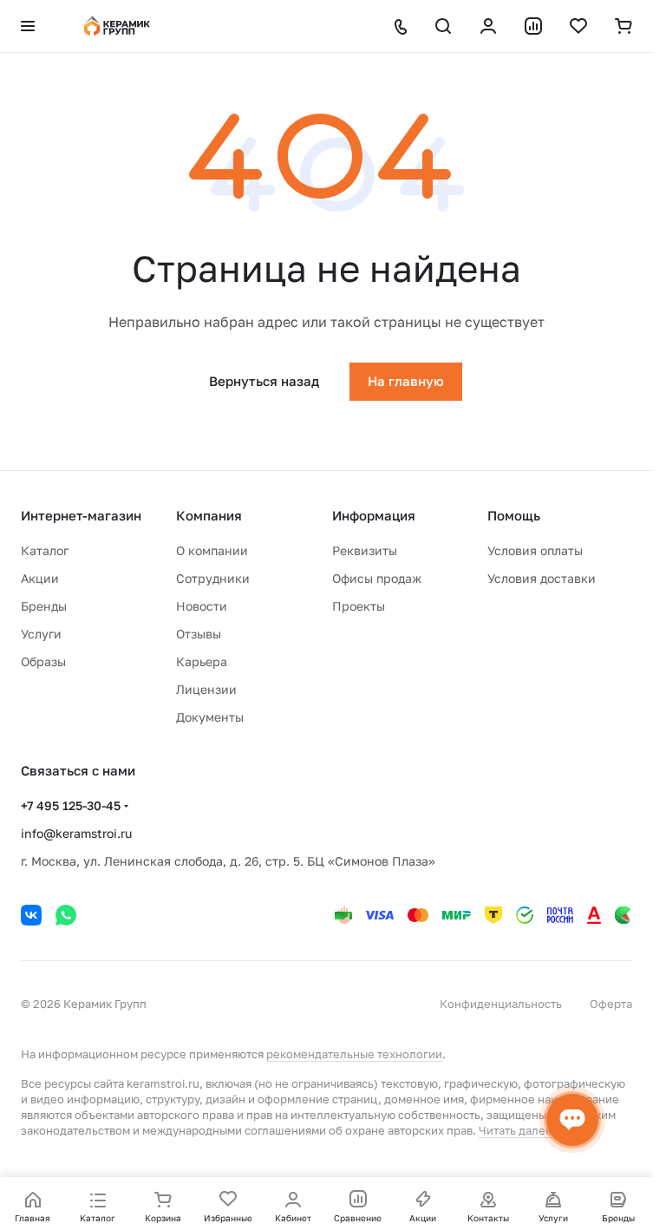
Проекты (358, 606)
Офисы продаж (376, 578)
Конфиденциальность (501, 1004)
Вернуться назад (264, 381)
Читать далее (515, 1130)
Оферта (611, 1004)
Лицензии (206, 689)
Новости (201, 606)
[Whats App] (66, 915)
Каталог (45, 550)
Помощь (513, 515)
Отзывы (198, 633)
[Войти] (488, 26)
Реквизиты (364, 550)
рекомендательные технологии (354, 1054)
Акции (40, 578)
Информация (373, 515)
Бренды (44, 606)
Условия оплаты (535, 550)
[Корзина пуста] (623, 26)
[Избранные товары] (578, 26)
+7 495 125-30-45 (71, 805)
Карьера (201, 661)
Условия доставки (541, 578)
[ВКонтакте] (31, 915)
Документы (210, 717)
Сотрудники (213, 578)
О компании (212, 550)
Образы (43, 661)
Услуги (41, 633)
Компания (209, 515)
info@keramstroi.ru (76, 833)
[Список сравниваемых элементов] (533, 26)
